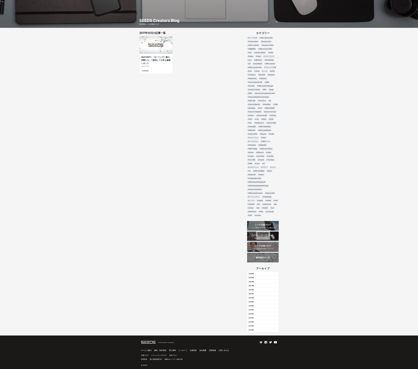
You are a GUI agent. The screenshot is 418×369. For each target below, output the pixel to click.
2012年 (251, 330)
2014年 (251, 322)
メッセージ (183, 350)
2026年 (251, 273)
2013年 (251, 326)
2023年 (251, 286)
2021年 (251, 294)
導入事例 (172, 350)
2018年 (251, 306)
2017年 (251, 310)
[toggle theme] (276, 22)
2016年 (251, 314)
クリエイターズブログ (159, 355)
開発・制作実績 (160, 350)
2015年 (251, 318)
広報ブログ (145, 355)
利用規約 (144, 359)
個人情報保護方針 (156, 359)
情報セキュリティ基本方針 (174, 359)
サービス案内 (146, 350)
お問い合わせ (224, 350)
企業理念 (193, 350)
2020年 (251, 298)
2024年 (251, 282)
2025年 (251, 278)
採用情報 (212, 350)
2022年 (251, 290)
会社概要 (202, 350)
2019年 (251, 302)
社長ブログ (173, 355)
